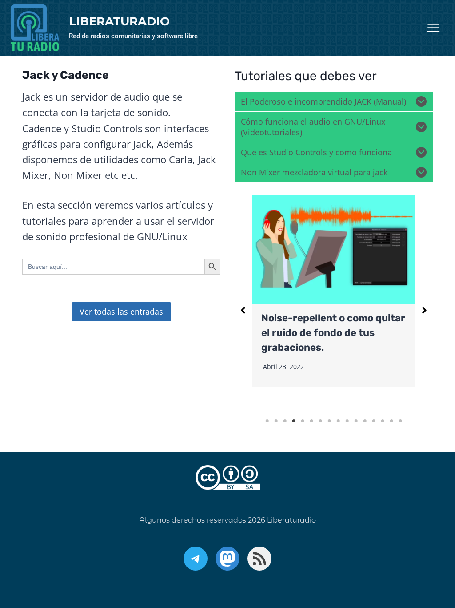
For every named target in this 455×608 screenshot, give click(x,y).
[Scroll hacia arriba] (421, 555)
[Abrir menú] (433, 28)
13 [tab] (373, 421)
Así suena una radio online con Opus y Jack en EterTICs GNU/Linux (349, 332)
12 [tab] (364, 421)
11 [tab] (355, 421)
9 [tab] (338, 421)
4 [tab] (293, 421)
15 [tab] (391, 421)
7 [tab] (320, 421)
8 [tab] (329, 421)
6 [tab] (311, 421)
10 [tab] (347, 421)
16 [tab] (400, 421)
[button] (243, 310)
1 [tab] (267, 421)
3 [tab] (284, 421)
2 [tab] (275, 421)
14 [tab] (382, 421)
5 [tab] (302, 421)
